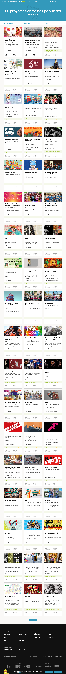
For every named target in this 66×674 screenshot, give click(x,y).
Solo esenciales (49, 671)
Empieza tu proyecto (13, 1)
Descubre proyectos (5, 1)
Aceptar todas (58, 671)
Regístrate (52, 1)
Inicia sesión (46, 1)
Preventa (20, 1)
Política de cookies (22, 672)
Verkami (33, 1)
